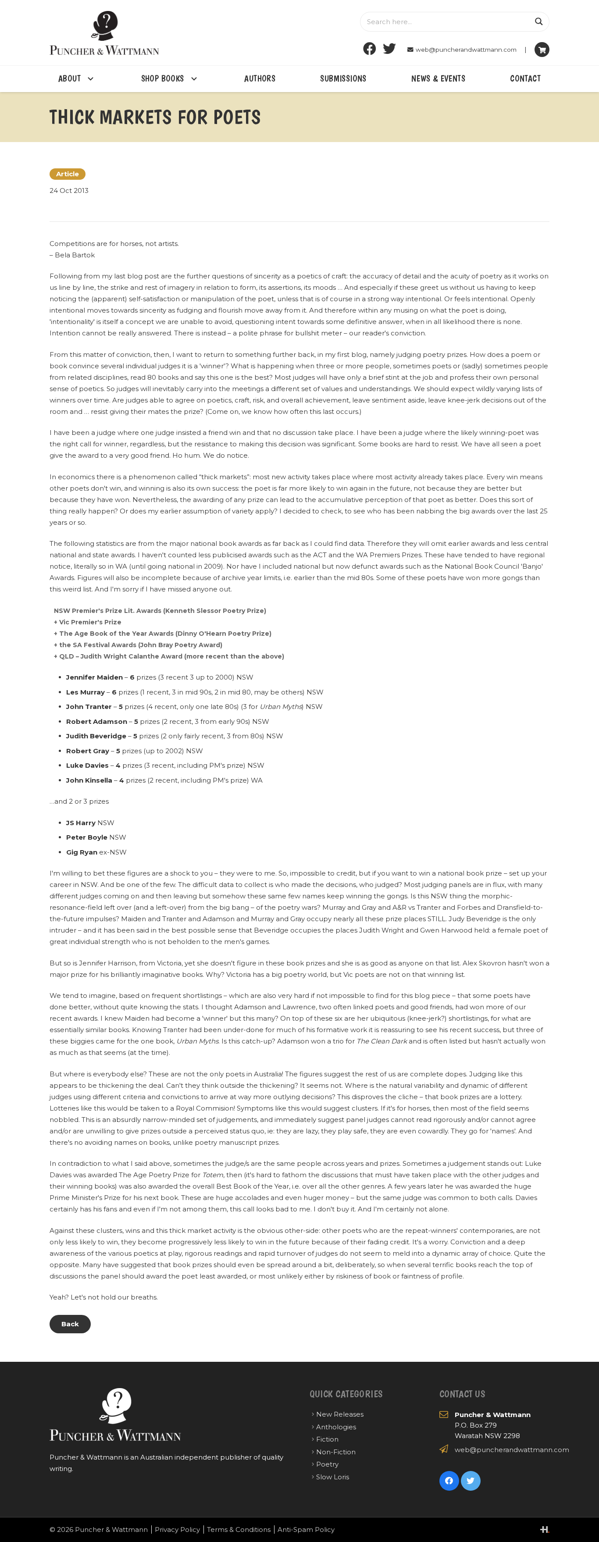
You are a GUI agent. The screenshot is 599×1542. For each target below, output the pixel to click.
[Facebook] (370, 49)
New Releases (340, 1414)
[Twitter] (389, 49)
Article (67, 174)
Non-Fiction (336, 1452)
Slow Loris (332, 1477)
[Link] (104, 33)
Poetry (327, 1464)
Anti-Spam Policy (306, 1529)
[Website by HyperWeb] (544, 1529)
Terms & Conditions (239, 1529)
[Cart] (542, 49)
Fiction (327, 1439)
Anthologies (336, 1427)
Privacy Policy (177, 1529)
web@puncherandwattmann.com (512, 1450)
